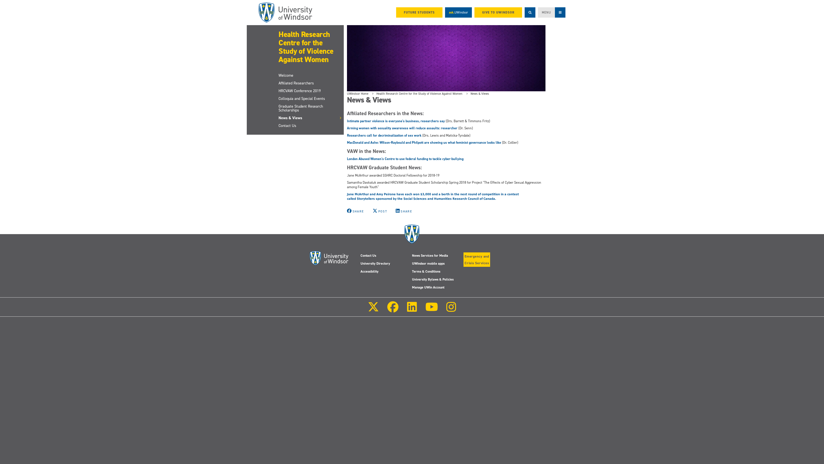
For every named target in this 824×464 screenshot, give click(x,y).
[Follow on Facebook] (392, 310)
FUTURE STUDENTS (419, 12)
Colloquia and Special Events (302, 98)
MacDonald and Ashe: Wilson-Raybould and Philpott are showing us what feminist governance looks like (424, 142)
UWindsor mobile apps (428, 263)
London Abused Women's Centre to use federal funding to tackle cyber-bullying (405, 159)
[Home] (285, 13)
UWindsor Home (357, 94)
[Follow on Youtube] (431, 310)
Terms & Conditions (426, 271)
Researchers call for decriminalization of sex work (384, 135)
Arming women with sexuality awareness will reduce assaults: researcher (402, 128)
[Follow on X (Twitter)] (373, 310)
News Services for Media (430, 255)
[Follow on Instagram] (451, 310)
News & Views (290, 118)
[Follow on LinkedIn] (412, 310)
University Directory (375, 263)
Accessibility (369, 271)
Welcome (286, 75)
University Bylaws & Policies (433, 279)
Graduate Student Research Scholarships (301, 108)
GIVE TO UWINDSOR (498, 12)
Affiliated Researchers (296, 83)
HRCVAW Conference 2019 (300, 90)
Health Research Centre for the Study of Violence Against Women (306, 47)
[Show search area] (530, 12)
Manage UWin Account (428, 287)
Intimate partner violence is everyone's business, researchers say (396, 121)
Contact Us (287, 125)
